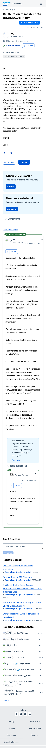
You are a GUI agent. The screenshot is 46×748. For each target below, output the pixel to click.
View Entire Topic (10, 230)
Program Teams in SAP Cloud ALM (17, 577)
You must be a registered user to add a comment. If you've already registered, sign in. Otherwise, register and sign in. (22, 448)
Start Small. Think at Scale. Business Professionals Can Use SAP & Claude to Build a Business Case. (22, 588)
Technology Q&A (10, 10)
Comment (24, 162)
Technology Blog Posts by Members (20, 595)
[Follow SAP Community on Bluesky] (21, 714)
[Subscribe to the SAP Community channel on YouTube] (25, 714)
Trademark (11, 735)
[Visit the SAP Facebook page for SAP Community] (16, 714)
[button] (24, 46)
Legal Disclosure (34, 728)
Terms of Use (34, 722)
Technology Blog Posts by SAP (18, 572)
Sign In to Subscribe (29, 23)
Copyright (11, 728)
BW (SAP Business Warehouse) (14, 56)
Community (17, 4)
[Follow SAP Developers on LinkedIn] (30, 714)
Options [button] (41, 23)
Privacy (11, 722)
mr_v (13, 34)
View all (6, 701)
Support (34, 735)
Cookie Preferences (11, 742)
